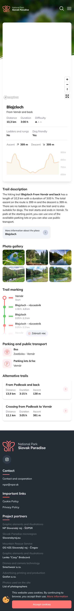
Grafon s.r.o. (9, 576)
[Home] (16, 9)
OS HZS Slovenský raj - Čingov (20, 547)
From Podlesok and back (23, 384)
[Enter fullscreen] (67, 96)
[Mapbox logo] (11, 97)
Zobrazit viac (39, 333)
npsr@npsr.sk (11, 484)
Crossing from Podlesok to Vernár (29, 406)
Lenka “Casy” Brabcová (16, 557)
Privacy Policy (11, 507)
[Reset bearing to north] (67, 89)
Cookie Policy (11, 501)
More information (57, 596)
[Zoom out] (67, 84)
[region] (37, 61)
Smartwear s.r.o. (12, 567)
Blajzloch (10, 234)
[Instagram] (7, 459)
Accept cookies (42, 604)
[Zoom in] (67, 79)
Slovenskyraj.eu (11, 537)
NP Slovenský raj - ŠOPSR (18, 528)
